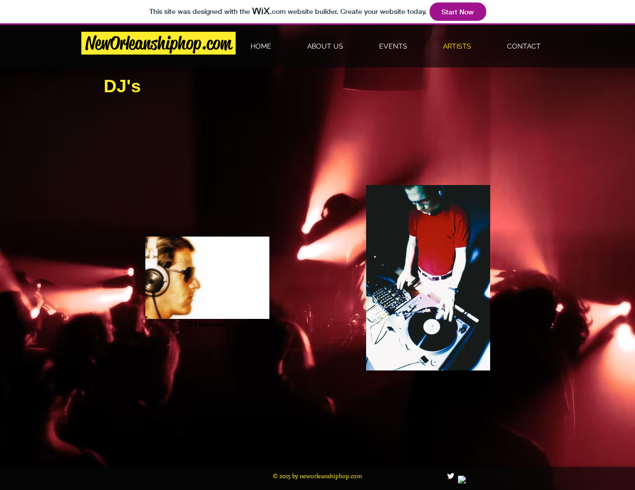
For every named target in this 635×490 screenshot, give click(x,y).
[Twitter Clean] (450, 476)
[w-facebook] (462, 480)
